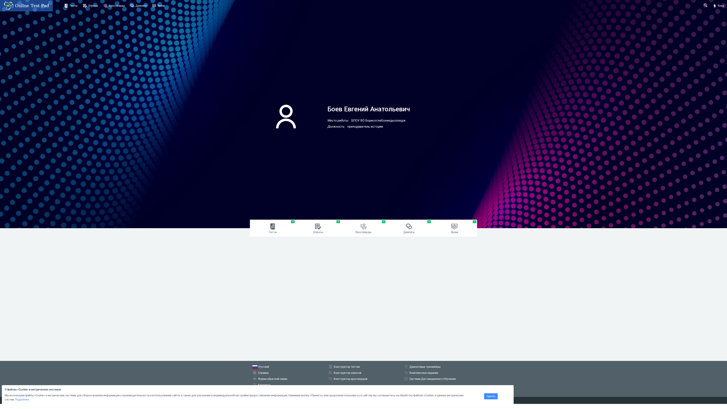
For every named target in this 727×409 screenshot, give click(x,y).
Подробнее (22, 399)
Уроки (161, 5)
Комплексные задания (424, 372)
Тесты (73, 5)
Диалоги (141, 5)
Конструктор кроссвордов (350, 378)
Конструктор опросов (347, 372)
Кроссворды (117, 5)
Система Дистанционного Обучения (433, 378)
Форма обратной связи (272, 378)
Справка (263, 372)
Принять (491, 396)
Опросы (93, 5)
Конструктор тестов (347, 366)
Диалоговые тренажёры (425, 366)
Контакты (264, 384)
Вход (721, 5)
